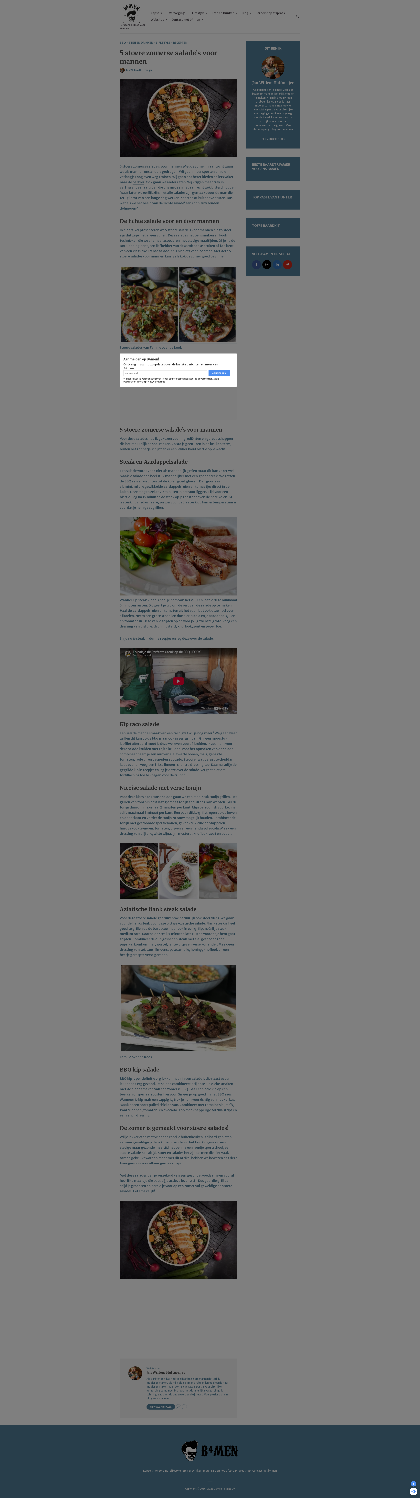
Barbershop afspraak (270, 13)
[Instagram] (266, 264)
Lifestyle (198, 13)
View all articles (161, 1406)
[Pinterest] (287, 264)
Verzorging (177, 13)
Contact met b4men (185, 19)
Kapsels (156, 13)
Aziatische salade (191, 923)
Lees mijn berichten (273, 139)
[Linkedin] (277, 264)
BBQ (123, 42)
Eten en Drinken (223, 13)
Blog (245, 13)
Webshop (157, 19)
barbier (138, 182)
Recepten (180, 42)
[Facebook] (256, 264)
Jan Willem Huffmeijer (139, 70)
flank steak (141, 923)
